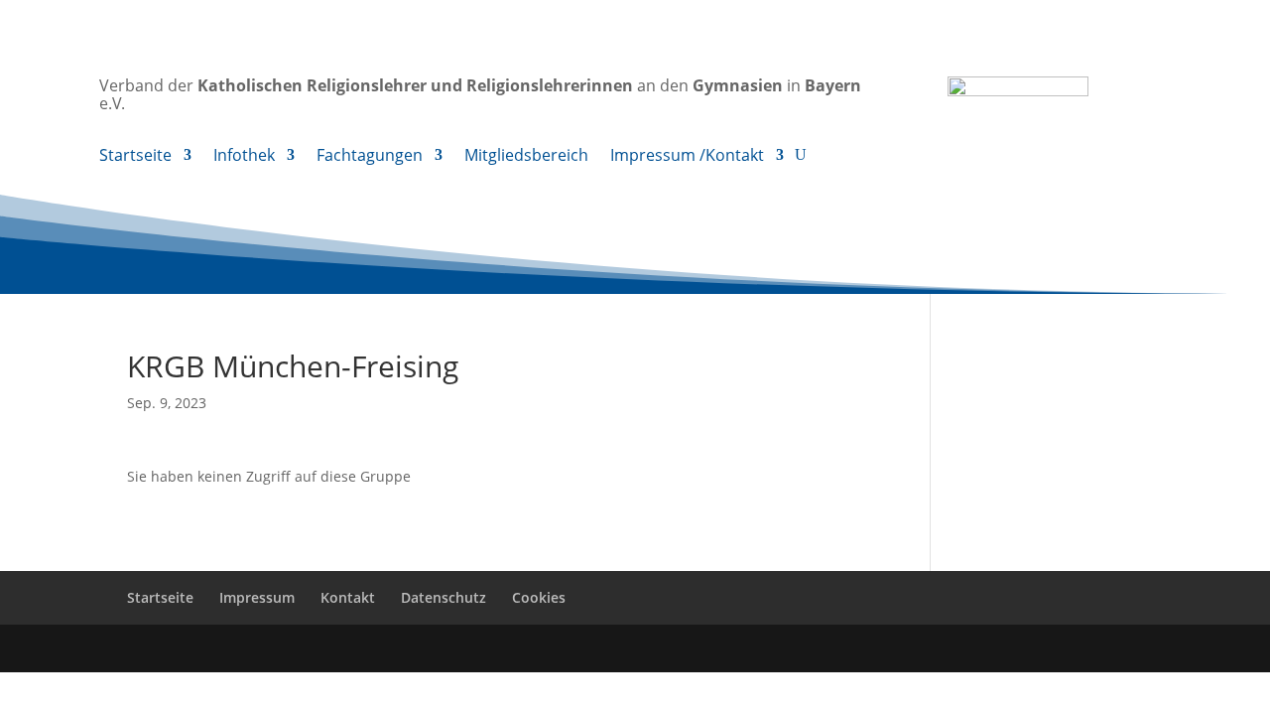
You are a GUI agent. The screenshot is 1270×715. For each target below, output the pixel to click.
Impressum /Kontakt (687, 157)
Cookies (539, 597)
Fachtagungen (370, 157)
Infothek (244, 157)
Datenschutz (443, 597)
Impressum (257, 597)
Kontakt (347, 597)
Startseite (135, 157)
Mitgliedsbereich (526, 157)
